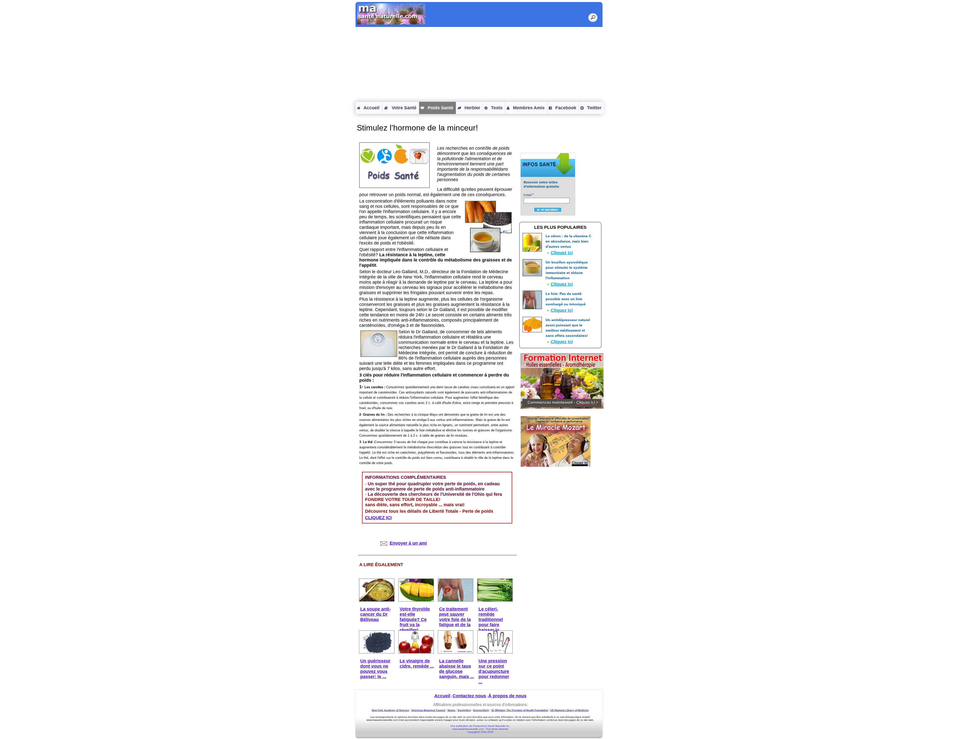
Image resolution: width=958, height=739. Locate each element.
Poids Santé (439, 107)
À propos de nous (507, 695)
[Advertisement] (479, 64)
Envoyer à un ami (408, 543)
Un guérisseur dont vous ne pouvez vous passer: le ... (375, 668)
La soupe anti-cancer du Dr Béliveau (375, 614)
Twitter (593, 107)
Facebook (565, 107)
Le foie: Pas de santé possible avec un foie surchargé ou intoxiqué (566, 299)
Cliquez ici (562, 252)
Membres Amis (528, 107)
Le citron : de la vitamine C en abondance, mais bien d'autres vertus (568, 241)
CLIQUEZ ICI (378, 517)
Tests (496, 107)
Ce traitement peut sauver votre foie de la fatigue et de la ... (455, 619)
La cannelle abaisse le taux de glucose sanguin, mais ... (456, 668)
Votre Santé (403, 107)
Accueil (370, 107)
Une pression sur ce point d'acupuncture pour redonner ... (494, 671)
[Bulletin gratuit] (547, 214)
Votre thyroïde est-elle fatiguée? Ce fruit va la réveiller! (415, 619)
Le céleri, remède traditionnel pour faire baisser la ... (491, 619)
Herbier (471, 107)
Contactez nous (469, 695)
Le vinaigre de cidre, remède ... (417, 663)
